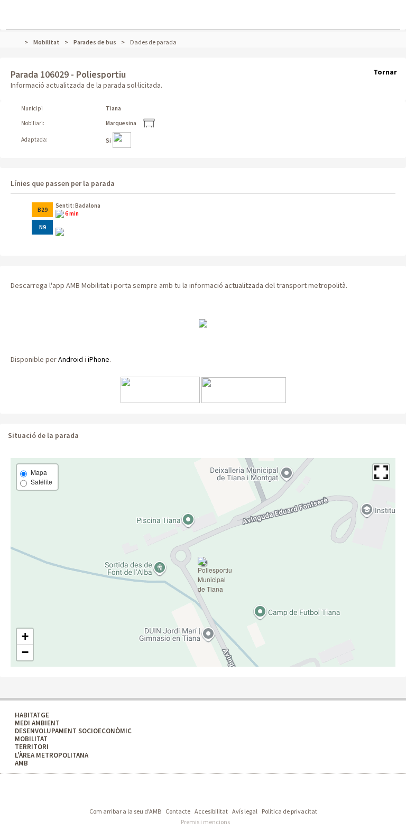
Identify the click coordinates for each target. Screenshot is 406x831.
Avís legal (244, 811)
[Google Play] (243, 389)
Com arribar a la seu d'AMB (125, 811)
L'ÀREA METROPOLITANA (51, 755)
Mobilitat (46, 42)
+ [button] (25, 636)
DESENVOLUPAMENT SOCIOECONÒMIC (73, 730)
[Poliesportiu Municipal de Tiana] (215, 575)
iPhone (98, 359)
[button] (381, 472)
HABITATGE (32, 715)
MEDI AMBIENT (37, 722)
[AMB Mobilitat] (203, 322)
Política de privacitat (289, 811)
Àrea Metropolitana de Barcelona (156, 792)
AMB (21, 763)
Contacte (177, 811)
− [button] (25, 652)
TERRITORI (32, 746)
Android (70, 359)
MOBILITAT (31, 738)
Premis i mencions (205, 822)
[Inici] (20, 42)
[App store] (160, 389)
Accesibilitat (211, 811)
